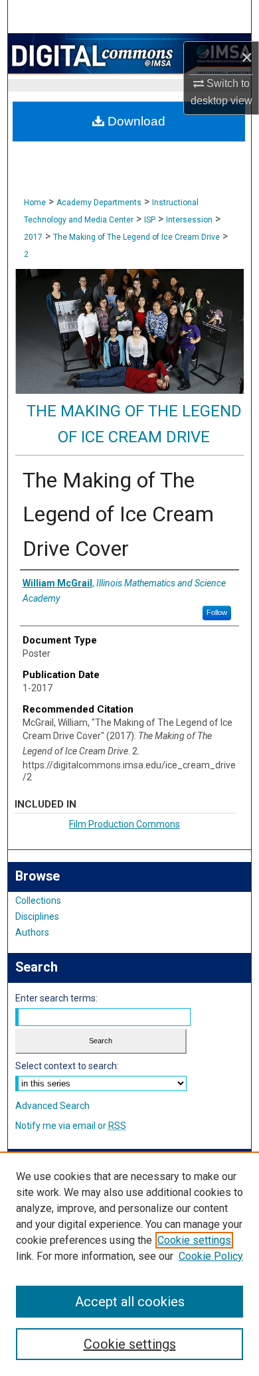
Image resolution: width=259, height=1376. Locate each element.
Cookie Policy (211, 1256)
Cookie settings (194, 1240)
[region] (129, 1264)
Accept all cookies (130, 1302)
